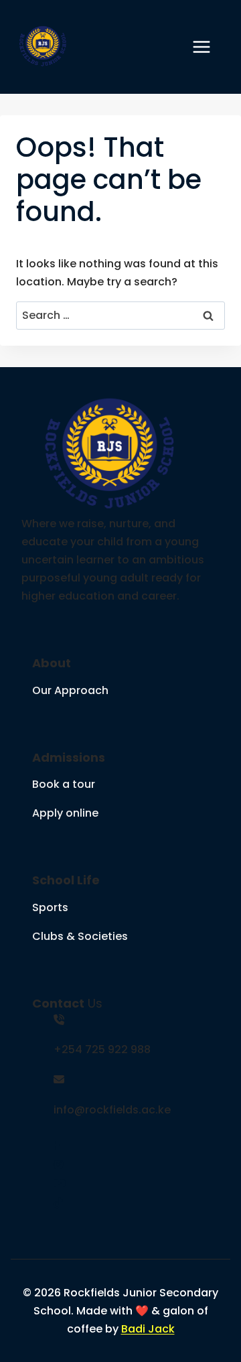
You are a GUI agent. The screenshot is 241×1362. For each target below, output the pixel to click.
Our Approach (70, 690)
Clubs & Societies (80, 936)
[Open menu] (208, 46)
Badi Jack (148, 1329)
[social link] (57, 1145)
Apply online (65, 813)
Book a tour (63, 784)
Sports (50, 907)
